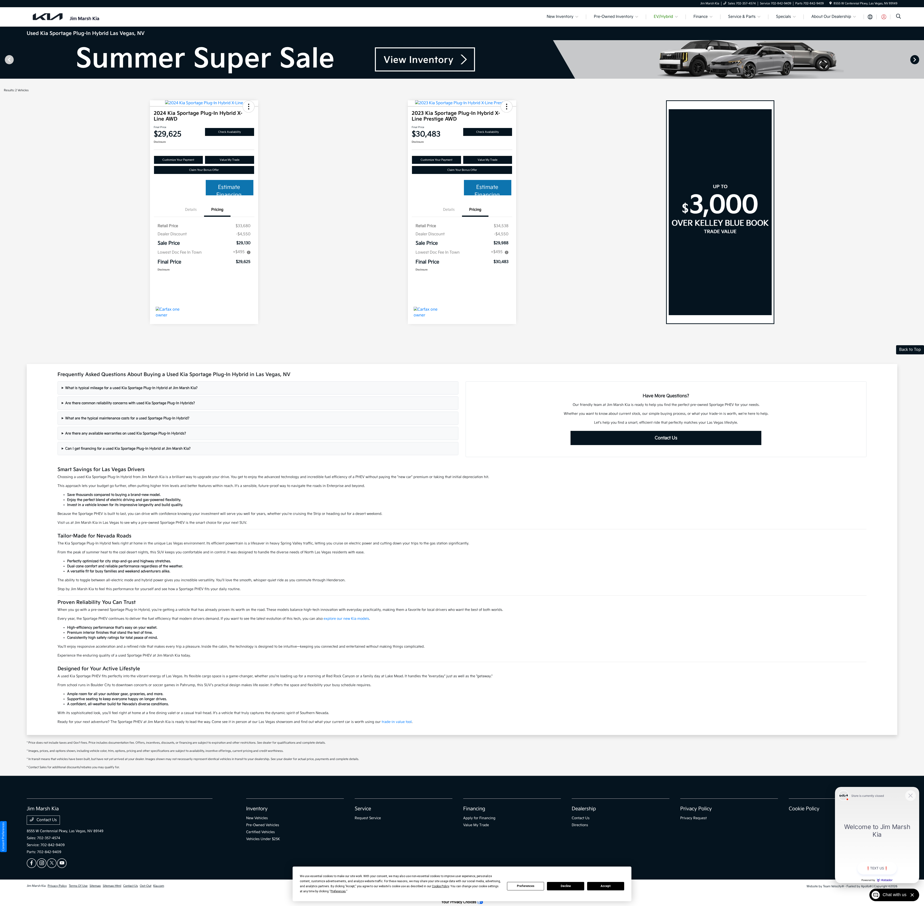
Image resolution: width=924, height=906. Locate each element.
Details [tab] (191, 209)
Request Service (368, 818)
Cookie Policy (804, 809)
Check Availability (229, 132)
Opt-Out (145, 886)
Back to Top (910, 349)
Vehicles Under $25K (263, 839)
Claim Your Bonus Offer (204, 170)
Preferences (525, 886)
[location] (830, 3)
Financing (474, 809)
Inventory (257, 809)
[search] (898, 17)
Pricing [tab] (217, 209)
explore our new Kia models (346, 619)
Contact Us (666, 437)
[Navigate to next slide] (920, 59)
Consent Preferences (3, 836)
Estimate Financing (229, 189)
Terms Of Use (78, 886)
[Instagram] (41, 863)
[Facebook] (31, 863)
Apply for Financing (479, 818)
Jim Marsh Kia (36, 886)
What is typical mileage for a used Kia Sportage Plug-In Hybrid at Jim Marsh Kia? (131, 388)
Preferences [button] (338, 891)
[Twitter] (52, 863)
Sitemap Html (112, 886)
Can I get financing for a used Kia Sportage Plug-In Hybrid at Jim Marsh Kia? (128, 449)
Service (363, 809)
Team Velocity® (833, 886)
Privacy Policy (696, 809)
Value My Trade (229, 159)
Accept (606, 886)
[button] (249, 107)
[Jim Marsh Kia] (68, 16)
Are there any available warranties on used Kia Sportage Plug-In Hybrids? (125, 433)
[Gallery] (462, 59)
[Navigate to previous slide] (3, 59)
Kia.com (158, 886)
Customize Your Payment (178, 159)
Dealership (584, 809)
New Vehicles (257, 818)
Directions (580, 825)
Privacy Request (693, 818)
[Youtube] (62, 863)
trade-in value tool (397, 722)
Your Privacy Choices (459, 902)
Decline (566, 886)
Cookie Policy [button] (440, 886)
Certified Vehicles (260, 832)
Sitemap (95, 886)
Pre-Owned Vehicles (262, 825)
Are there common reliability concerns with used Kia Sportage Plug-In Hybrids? (130, 403)
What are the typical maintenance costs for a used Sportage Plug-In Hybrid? (127, 418)
